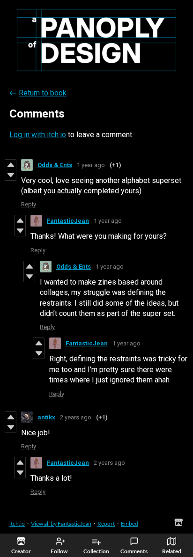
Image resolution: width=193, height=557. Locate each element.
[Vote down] (10, 175)
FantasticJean (68, 220)
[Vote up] (10, 165)
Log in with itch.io (37, 134)
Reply (28, 204)
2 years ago (75, 417)
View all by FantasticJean (61, 523)
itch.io (17, 523)
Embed (129, 523)
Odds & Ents (54, 165)
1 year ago (91, 165)
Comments (134, 551)
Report (106, 523)
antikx (46, 417)
